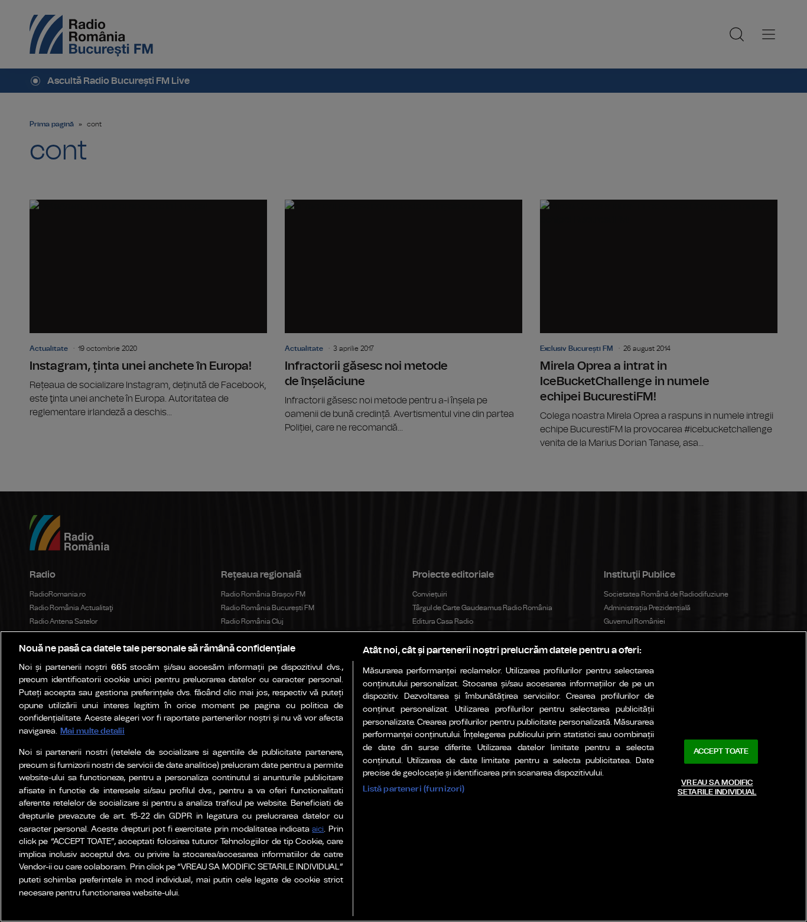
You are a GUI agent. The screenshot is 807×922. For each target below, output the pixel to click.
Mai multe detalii (92, 730)
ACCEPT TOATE (721, 751)
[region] (403, 776)
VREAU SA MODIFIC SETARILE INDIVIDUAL (717, 787)
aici (318, 829)
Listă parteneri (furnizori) (414, 788)
